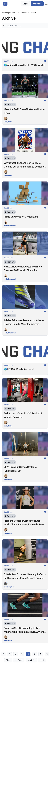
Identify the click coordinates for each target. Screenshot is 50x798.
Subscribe (37, 4)
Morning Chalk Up (9, 13)
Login (25, 4)
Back (20, 660)
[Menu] (46, 3)
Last (42, 660)
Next (30, 660)
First (8, 660)
